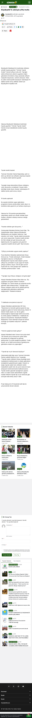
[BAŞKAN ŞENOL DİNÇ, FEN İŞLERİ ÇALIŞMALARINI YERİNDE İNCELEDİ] (16, 643)
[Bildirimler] (29, 2)
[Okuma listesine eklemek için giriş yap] (10, 31)
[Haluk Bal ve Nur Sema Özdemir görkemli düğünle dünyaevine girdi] (8, 436)
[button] (16, 7)
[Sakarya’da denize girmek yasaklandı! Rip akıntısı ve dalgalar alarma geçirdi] (8, 468)
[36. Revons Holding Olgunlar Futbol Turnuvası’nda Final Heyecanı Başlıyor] (16, 574)
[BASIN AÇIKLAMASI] (16, 566)
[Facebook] (9, 686)
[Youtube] (23, 686)
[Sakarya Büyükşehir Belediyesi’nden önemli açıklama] (23, 468)
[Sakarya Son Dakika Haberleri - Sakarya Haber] (12, 2)
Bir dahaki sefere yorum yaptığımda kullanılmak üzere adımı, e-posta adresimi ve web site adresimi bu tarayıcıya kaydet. (17, 550)
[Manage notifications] (28, 715)
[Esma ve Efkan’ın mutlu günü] (8, 452)
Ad (3, 538)
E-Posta (4, 544)
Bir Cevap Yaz (7, 517)
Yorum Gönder (7, 555)
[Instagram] (18, 686)
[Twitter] (13, 686)
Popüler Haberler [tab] (6, 561)
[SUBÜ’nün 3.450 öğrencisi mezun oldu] (16, 605)
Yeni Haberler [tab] (17, 561)
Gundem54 (8, 14)
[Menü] (2, 2)
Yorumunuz (9, 525)
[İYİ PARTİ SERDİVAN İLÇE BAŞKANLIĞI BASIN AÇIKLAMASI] (16, 612)
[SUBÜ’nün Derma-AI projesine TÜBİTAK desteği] (16, 620)
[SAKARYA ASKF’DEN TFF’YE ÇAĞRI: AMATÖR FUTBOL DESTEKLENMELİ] (16, 636)
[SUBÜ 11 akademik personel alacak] (16, 628)
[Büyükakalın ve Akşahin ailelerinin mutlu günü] (23, 436)
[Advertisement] (16, 50)
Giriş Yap (16, 555)
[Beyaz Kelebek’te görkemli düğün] (23, 452)
